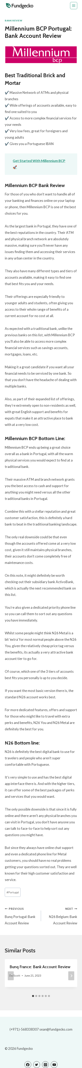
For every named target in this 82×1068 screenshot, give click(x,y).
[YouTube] (54, 1064)
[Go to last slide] (11, 975)
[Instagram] (45, 1064)
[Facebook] (27, 1064)
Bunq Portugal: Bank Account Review (20, 916)
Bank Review (13, 20)
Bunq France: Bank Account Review (40, 966)
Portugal (13, 892)
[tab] (33, 996)
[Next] (71, 975)
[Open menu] (73, 5)
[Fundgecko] (20, 6)
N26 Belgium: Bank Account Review (63, 916)
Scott (16, 975)
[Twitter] (36, 1064)
